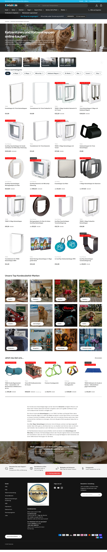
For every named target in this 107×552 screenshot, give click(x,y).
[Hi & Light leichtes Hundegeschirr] (73, 370)
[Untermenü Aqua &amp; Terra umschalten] (43, 10)
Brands (81, 1)
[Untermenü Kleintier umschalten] (25, 10)
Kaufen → (10, 299)
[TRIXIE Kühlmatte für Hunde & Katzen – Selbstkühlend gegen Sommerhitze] (93, 370)
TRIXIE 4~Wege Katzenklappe (13, 221)
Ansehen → (60, 299)
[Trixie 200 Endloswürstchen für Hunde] (33, 370)
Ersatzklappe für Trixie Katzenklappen (16, 108)
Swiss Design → (62, 348)
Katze (13, 10)
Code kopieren (81, 16)
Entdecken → (11, 348)
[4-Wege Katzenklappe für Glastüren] (91, 168)
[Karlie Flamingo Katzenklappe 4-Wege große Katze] (41, 244)
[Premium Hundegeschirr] (53, 370)
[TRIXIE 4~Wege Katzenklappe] (16, 206)
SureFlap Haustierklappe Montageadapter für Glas (12, 184)
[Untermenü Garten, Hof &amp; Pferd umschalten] (58, 10)
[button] (101, 5)
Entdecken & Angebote (11, 13)
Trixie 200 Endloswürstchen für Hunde (33, 384)
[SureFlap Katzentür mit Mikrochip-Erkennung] (41, 168)
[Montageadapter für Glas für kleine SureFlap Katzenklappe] (41, 206)
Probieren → (36, 299)
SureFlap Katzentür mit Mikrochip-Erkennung (40, 184)
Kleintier (21, 10)
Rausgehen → (36, 348)
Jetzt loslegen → (37, 323)
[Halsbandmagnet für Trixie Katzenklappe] (91, 131)
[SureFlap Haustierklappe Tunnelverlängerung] (66, 206)
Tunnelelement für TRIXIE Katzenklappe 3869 (12, 259)
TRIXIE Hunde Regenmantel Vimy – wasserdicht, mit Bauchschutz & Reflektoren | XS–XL (13, 385)
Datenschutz (8, 509)
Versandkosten (9, 495)
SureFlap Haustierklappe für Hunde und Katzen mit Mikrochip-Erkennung (15, 147)
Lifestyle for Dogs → (87, 348)
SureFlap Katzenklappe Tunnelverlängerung (86, 259)
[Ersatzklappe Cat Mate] (66, 168)
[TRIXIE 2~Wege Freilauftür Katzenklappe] (91, 206)
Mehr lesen (41, 44)
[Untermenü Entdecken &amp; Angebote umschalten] (20, 13)
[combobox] (56, 5)
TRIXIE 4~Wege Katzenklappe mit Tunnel (64, 147)
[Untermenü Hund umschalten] (9, 10)
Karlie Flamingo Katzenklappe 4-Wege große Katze (41, 259)
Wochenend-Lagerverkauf (29, 13)
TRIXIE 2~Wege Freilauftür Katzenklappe (87, 222)
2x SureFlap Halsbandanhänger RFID (65, 259)
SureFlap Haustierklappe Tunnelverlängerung (62, 222)
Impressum (8, 506)
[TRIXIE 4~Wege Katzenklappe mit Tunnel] (66, 131)
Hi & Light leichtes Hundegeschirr (70, 384)
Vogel (29, 10)
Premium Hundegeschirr (52, 383)
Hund (6, 10)
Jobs (6, 515)
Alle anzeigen (98, 358)
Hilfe (6, 486)
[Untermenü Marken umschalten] (66, 10)
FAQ (86, 1)
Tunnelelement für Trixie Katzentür (40, 146)
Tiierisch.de (10, 544)
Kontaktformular (31, 513)
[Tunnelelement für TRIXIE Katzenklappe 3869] (16, 244)
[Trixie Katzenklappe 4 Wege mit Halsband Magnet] (91, 93)
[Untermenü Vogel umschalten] (32, 10)
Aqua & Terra (38, 10)
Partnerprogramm (10, 512)
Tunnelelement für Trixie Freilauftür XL (41, 108)
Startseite (7, 21)
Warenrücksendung (10, 492)
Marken (63, 10)
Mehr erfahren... (25, 1)
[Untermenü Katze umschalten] (16, 10)
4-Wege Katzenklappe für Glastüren (90, 183)
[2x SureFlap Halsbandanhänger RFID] (66, 244)
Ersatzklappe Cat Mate (61, 183)
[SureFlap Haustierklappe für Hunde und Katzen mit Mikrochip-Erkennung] (16, 131)
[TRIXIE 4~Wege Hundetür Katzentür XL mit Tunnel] (66, 93)
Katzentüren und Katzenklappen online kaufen (20, 21)
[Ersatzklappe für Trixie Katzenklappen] (16, 93)
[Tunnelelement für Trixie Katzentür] (41, 131)
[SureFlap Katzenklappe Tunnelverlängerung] (91, 244)
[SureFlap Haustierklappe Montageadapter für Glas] (16, 168)
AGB (6, 503)
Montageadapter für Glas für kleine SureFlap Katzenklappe (40, 222)
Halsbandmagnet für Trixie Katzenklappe (87, 147)
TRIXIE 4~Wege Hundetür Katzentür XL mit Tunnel (66, 109)
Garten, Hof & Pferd (51, 10)
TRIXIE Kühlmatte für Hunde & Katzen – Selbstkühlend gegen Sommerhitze (93, 384)
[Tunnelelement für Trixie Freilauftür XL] (41, 93)
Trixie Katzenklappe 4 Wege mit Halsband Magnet (89, 109)
